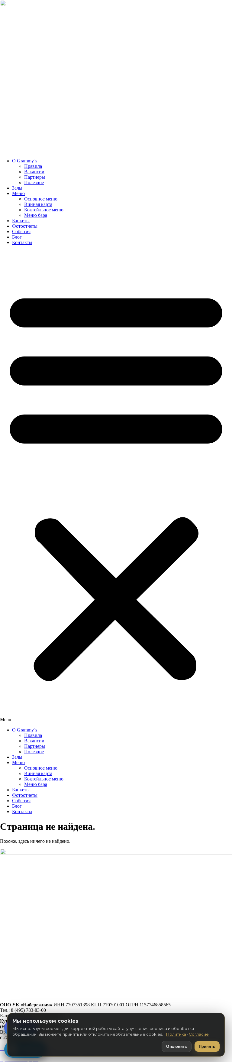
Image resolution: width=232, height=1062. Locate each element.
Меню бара (35, 215)
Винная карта (38, 204)
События (21, 231)
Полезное (34, 182)
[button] (116, 486)
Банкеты (21, 220)
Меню (18, 193)
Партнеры (34, 177)
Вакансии (34, 171)
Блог (17, 236)
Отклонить (176, 1046)
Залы (17, 188)
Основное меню (40, 198)
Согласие (199, 1034)
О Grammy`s (24, 160)
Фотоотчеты (24, 226)
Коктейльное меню (43, 209)
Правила (33, 166)
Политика (176, 1034)
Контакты (22, 242)
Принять (207, 1046)
